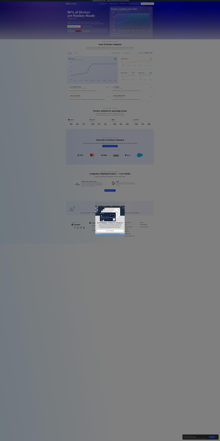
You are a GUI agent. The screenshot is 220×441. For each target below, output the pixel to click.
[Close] (123, 207)
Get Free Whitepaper (110, 230)
